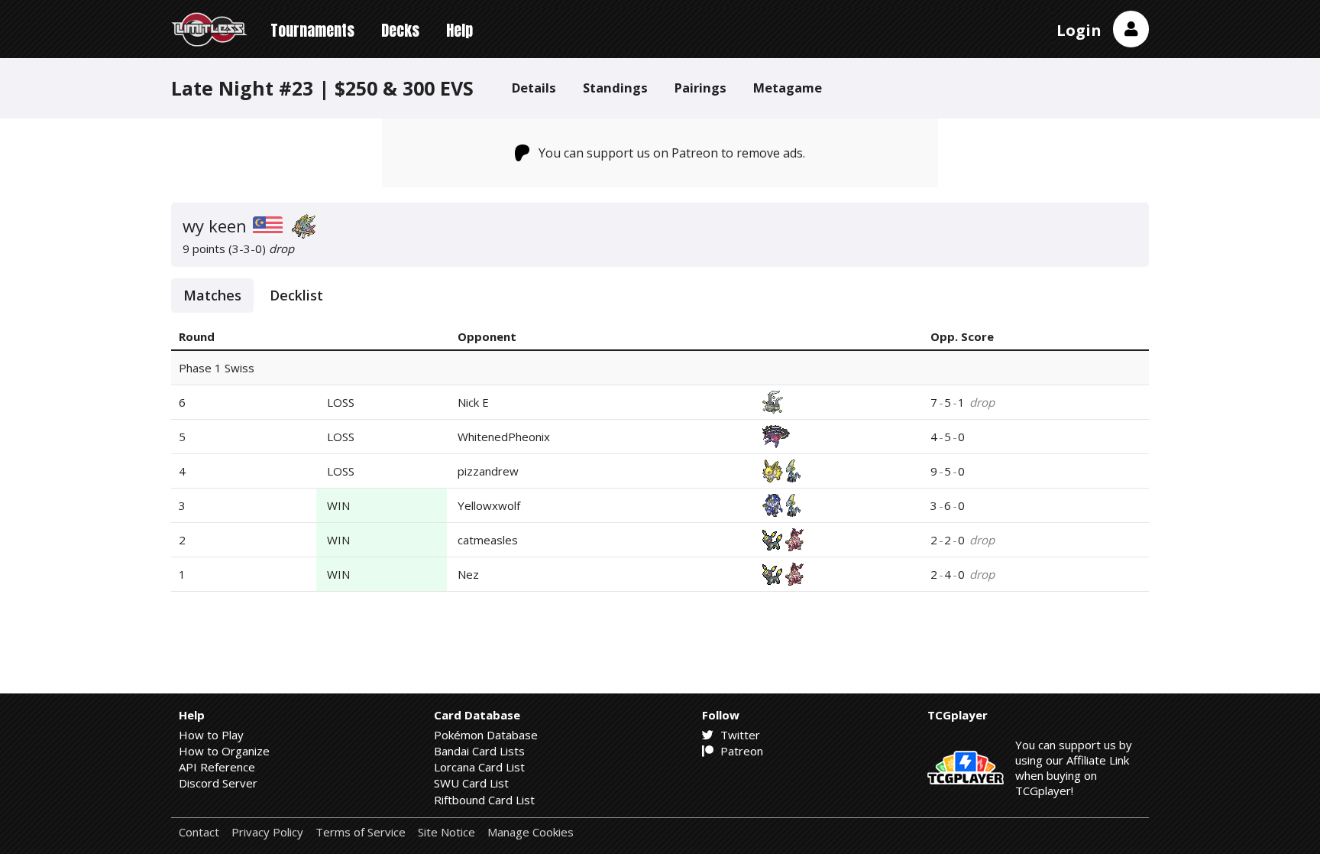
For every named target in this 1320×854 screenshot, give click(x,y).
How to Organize (224, 750)
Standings (615, 87)
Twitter (738, 734)
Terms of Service (360, 832)
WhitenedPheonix (504, 436)
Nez (468, 574)
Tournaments (312, 30)
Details (534, 87)
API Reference (217, 766)
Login (1079, 30)
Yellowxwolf (489, 505)
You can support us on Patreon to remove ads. (672, 152)
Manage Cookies (530, 832)
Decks (400, 30)
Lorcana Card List (479, 766)
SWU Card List (471, 783)
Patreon (740, 750)
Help (459, 30)
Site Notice (446, 832)
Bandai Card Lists (479, 750)
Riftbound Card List (484, 799)
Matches (212, 295)
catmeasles (488, 539)
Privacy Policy (267, 832)
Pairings (700, 87)
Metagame (787, 87)
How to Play (211, 734)
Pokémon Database (486, 734)
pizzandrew (488, 471)
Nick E (473, 402)
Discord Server (218, 783)
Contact (199, 832)
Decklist (296, 295)
